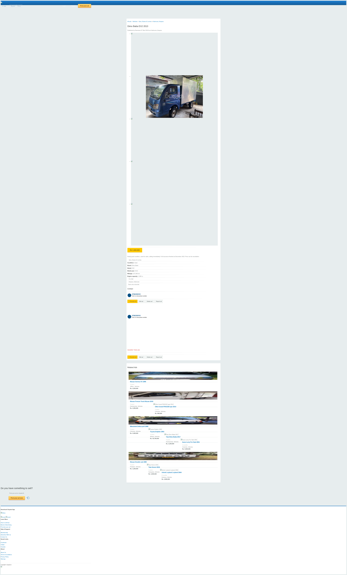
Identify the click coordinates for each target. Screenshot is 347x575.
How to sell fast (5, 522)
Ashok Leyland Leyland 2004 (172, 472)
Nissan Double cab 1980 (138, 462)
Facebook (3, 542)
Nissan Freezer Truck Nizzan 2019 (141, 401)
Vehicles (135, 21)
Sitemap (3, 559)
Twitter (3, 544)
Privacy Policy (5, 556)
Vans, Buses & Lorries (145, 21)
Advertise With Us (6, 534)
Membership (4, 532)
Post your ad (84, 6)
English (13, 6)
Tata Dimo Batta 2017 (173, 437)
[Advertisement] (57, 12)
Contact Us (4, 537)
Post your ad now (17, 498)
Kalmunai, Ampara (158, 21)
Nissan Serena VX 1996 (138, 381)
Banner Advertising (6, 525)
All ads (4, 6)
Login (64, 6)
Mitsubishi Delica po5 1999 (139, 426)
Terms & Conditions (6, 554)
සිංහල (19, 6)
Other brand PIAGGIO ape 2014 (165, 406)
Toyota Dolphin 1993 (157, 431)
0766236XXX (139, 295)
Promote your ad (5, 527)
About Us (3, 552)
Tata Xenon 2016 (154, 467)
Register (73, 6)
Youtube (3, 547)
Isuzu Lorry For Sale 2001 (191, 442)
